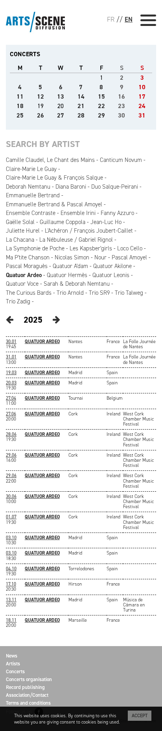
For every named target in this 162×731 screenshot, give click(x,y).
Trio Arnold (70, 293)
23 (121, 106)
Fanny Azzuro (117, 213)
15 (101, 96)
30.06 (11, 496)
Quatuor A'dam (70, 266)
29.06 (11, 455)
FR (110, 19)
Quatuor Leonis (110, 275)
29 (101, 115)
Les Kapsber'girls (91, 248)
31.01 (11, 357)
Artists (13, 663)
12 (40, 96)
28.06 (11, 434)
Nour (100, 257)
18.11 (11, 620)
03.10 (11, 537)
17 (141, 96)
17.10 (11, 584)
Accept (139, 716)
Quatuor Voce (22, 284)
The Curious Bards (29, 293)
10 (141, 87)
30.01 (11, 341)
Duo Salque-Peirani (114, 187)
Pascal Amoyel (129, 257)
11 (20, 96)
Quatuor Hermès (67, 275)
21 (81, 106)
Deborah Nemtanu (28, 187)
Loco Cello (129, 248)
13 (60, 96)
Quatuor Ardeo (24, 275)
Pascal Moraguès (27, 266)
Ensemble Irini (78, 213)
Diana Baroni (70, 187)
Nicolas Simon (72, 257)
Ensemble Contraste (30, 213)
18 (20, 106)
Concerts (15, 671)
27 (60, 115)
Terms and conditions (28, 703)
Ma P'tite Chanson (28, 257)
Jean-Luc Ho (106, 222)
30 (121, 115)
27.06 (11, 414)
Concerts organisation (29, 679)
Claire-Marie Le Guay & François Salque (54, 178)
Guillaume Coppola (62, 222)
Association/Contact (27, 695)
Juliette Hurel (23, 231)
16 (121, 96)
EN (129, 19)
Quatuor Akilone (112, 266)
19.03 (11, 372)
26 (40, 115)
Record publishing (25, 687)
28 (81, 115)
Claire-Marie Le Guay (31, 169)
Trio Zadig (18, 301)
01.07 (11, 517)
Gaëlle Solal (20, 222)
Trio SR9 (99, 293)
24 (141, 106)
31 (141, 115)
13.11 (11, 600)
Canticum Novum (121, 160)
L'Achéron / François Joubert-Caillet (89, 231)
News (11, 655)
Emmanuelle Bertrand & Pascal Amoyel (54, 204)
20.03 (11, 383)
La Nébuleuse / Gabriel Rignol (76, 240)
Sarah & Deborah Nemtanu (77, 284)
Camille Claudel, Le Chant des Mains (50, 160)
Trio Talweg (129, 293)
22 (101, 106)
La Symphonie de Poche (35, 248)
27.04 (11, 398)
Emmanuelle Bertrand (33, 195)
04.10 (11, 569)
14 (81, 96)
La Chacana (20, 240)
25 (20, 115)
